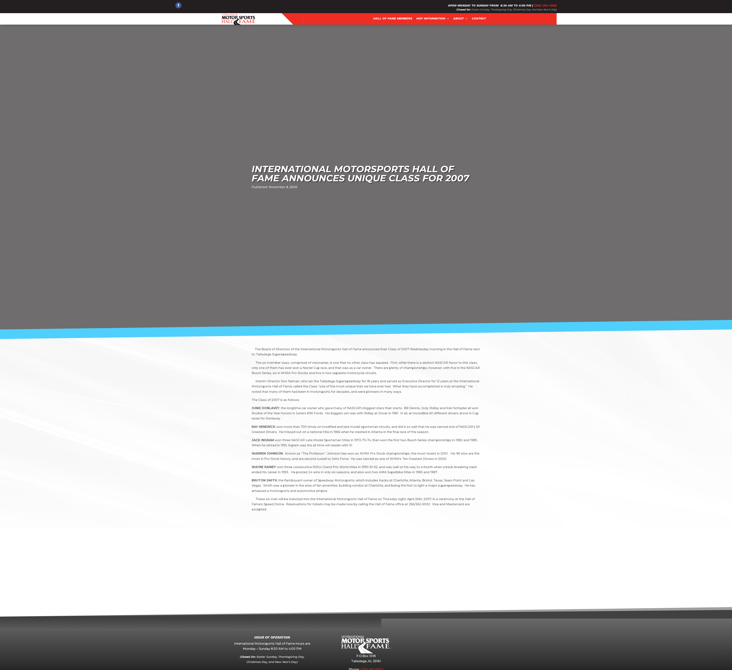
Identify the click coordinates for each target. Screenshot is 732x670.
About (458, 18)
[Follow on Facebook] (178, 5)
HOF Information (430, 18)
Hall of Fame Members (392, 18)
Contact (479, 18)
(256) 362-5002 (545, 5)
